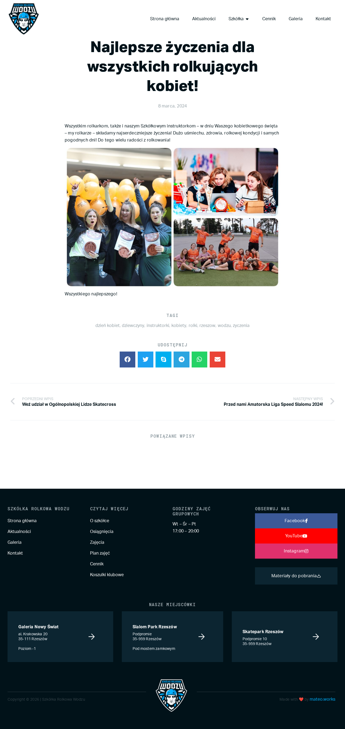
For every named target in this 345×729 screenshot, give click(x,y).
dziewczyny (133, 325)
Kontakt (15, 553)
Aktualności (19, 531)
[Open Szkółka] (247, 19)
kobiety (178, 325)
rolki (193, 325)
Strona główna (22, 521)
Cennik (97, 564)
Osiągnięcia (101, 531)
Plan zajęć (100, 553)
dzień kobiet (107, 325)
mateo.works (322, 699)
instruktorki (158, 325)
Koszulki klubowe (107, 575)
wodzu (224, 325)
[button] (128, 359)
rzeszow (207, 325)
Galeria (15, 542)
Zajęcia (97, 542)
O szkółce (99, 521)
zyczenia (241, 325)
